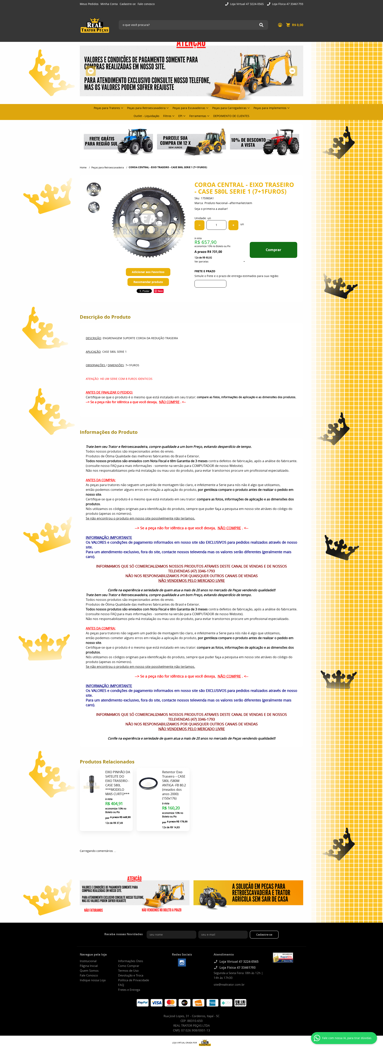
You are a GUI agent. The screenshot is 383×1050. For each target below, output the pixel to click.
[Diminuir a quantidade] (199, 225)
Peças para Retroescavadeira (146, 108)
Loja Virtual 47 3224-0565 (246, 4)
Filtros (167, 116)
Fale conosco (146, 4)
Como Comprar (128, 966)
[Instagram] (182, 963)
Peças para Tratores (107, 108)
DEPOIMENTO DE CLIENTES (231, 116)
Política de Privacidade (133, 980)
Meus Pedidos (89, 4)
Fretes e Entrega (129, 990)
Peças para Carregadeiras (229, 108)
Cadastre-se (128, 4)
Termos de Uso (128, 970)
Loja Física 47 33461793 (287, 4)
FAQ (121, 985)
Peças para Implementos (270, 108)
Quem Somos (89, 970)
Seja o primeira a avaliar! (211, 209)
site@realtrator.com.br (229, 984)
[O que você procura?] (261, 25)
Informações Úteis (130, 961)
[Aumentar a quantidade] (233, 225)
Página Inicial (89, 966)
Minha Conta (109, 4)
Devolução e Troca (130, 975)
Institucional (88, 961)
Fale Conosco (89, 975)
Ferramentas (197, 116)
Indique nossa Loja (93, 980)
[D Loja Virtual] (204, 1043)
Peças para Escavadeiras (189, 108)
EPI (180, 116)
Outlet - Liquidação (146, 116)
